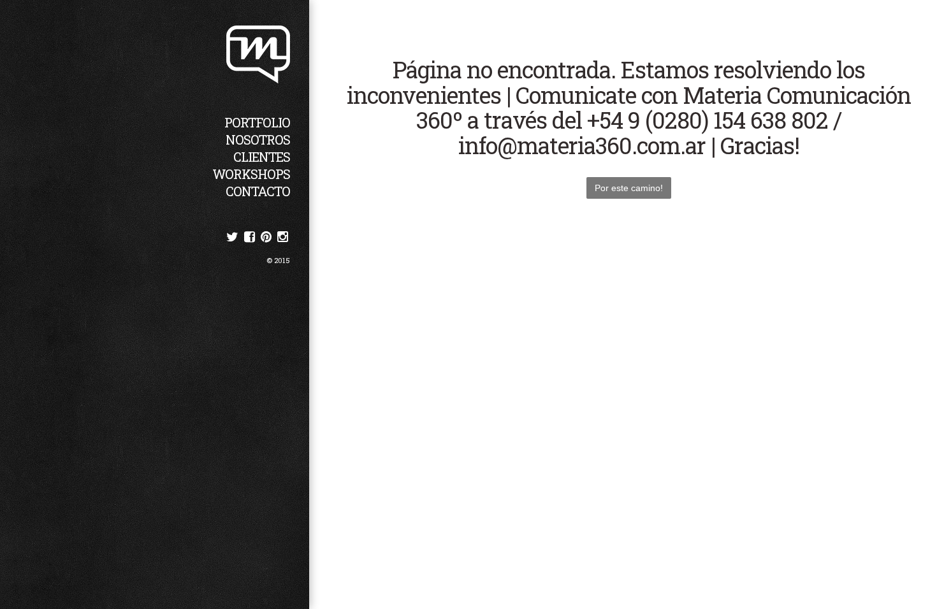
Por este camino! (629, 188)
